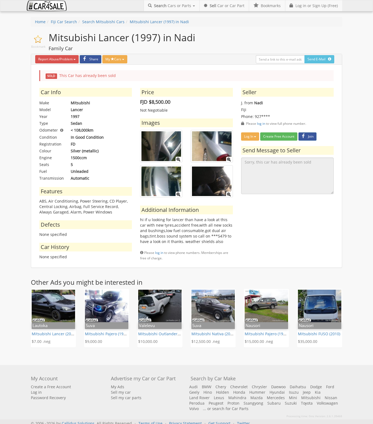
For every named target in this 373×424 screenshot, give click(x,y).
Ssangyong (253, 403)
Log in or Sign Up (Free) (315, 5)
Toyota (307, 403)
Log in (36, 392)
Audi (193, 386)
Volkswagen (327, 403)
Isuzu (294, 392)
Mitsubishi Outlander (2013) (164, 333)
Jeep (307, 392)
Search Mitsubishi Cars (103, 21)
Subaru (274, 403)
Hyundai (277, 392)
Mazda (256, 397)
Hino (207, 392)
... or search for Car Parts (225, 408)
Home (40, 21)
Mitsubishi (311, 397)
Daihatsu (298, 386)
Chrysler (259, 386)
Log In (249, 136)
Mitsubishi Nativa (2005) (213, 333)
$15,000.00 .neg (259, 341)
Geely (194, 392)
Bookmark (38, 47)
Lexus (219, 397)
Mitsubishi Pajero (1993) (107, 333)
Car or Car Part (227, 5)
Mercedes (276, 397)
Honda (239, 392)
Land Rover (199, 397)
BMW (206, 386)
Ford (330, 386)
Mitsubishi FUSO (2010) (319, 333)
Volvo (194, 408)
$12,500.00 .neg (205, 341)
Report (55, 59)
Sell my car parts (126, 397)
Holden (222, 392)
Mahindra (237, 397)
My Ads (117, 386)
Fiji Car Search (64, 21)
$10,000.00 (148, 341)
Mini (293, 397)
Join (310, 136)
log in (159, 252)
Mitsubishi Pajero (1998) (267, 333)
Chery (220, 386)
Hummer (257, 392)
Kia (318, 392)
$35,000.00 (307, 341)
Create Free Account (278, 136)
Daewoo (278, 386)
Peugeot (216, 403)
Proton (233, 403)
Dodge (316, 386)
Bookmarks (270, 5)
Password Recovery (48, 397)
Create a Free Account (51, 386)
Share (93, 59)
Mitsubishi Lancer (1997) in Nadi (159, 21)
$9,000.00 (93, 341)
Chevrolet (239, 386)
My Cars (113, 59)
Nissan (331, 397)
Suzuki (291, 403)
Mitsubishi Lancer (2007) (54, 333)
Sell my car (121, 392)
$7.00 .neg (41, 341)
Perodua (197, 403)
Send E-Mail (317, 59)
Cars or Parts (173, 5)
